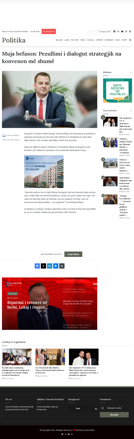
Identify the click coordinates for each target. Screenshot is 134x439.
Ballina (59, 40)
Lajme (66, 40)
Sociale (90, 40)
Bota (118, 40)
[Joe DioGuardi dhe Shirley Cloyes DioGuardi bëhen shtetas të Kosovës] (50, 357)
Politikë (75, 40)
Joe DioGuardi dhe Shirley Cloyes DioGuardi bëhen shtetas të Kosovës (49, 370)
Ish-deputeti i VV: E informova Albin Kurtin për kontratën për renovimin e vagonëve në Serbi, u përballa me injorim (83, 371)
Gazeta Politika (13, 135)
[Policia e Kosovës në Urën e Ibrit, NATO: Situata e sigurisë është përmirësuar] (110, 163)
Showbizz (109, 40)
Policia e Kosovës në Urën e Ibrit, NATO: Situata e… (124, 165)
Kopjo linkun (73, 254)
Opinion (99, 40)
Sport (124, 40)
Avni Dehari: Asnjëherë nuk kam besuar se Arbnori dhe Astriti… (125, 183)
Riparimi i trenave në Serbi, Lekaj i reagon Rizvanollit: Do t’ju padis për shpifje (30, 304)
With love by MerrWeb (84, 430)
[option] (49, 303)
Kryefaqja (13, 294)
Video (82, 40)
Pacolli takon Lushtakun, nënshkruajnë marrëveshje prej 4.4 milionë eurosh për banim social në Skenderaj (15, 371)
